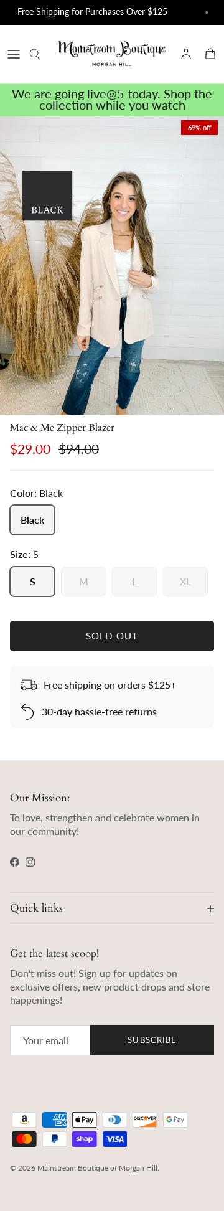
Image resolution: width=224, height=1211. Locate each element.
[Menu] (13, 54)
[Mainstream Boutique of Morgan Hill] (112, 54)
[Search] (41, 54)
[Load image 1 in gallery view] (112, 265)
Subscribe (152, 1040)
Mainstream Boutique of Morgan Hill (97, 1167)
